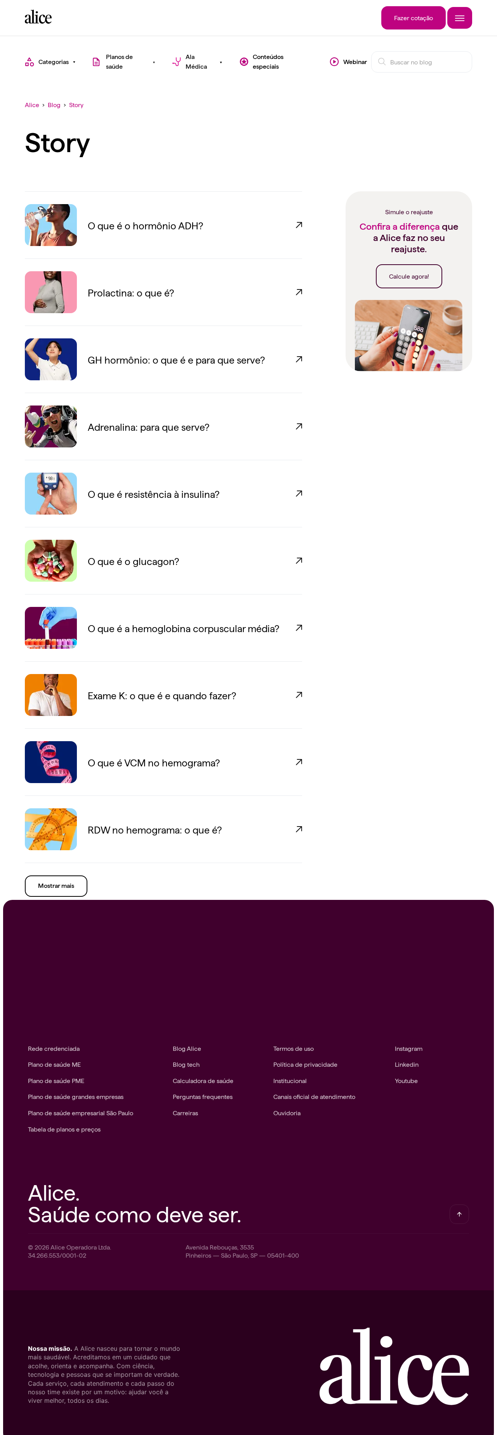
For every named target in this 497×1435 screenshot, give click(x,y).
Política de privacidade (305, 1064)
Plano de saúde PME (56, 1080)
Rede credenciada (54, 1048)
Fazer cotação (413, 17)
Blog (54, 104)
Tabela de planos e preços (64, 1129)
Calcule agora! (409, 276)
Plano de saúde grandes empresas (75, 1096)
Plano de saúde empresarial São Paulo (80, 1112)
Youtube (406, 1080)
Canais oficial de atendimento (314, 1096)
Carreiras (185, 1112)
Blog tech (186, 1064)
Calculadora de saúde (203, 1080)
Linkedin (407, 1064)
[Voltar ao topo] (459, 1214)
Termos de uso (293, 1048)
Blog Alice (187, 1048)
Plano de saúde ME (54, 1064)
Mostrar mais (56, 885)
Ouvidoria (287, 1112)
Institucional (290, 1080)
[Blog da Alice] (38, 21)
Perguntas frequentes (203, 1096)
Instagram (408, 1048)
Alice (32, 104)
